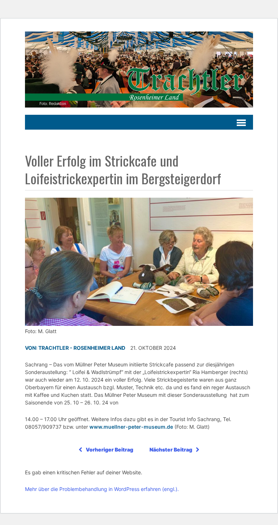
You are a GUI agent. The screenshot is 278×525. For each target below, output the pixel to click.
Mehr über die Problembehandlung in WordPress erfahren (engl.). (102, 489)
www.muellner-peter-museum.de (131, 427)
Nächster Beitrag (170, 449)
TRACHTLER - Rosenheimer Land (81, 348)
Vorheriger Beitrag (109, 449)
